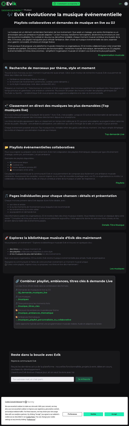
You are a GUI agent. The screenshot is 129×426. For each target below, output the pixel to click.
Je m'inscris (84, 379)
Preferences (72, 414)
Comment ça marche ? (12, 10)
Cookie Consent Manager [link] (13, 402)
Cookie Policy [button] (30, 417)
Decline (93, 414)
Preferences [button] (31, 419)
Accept (114, 414)
